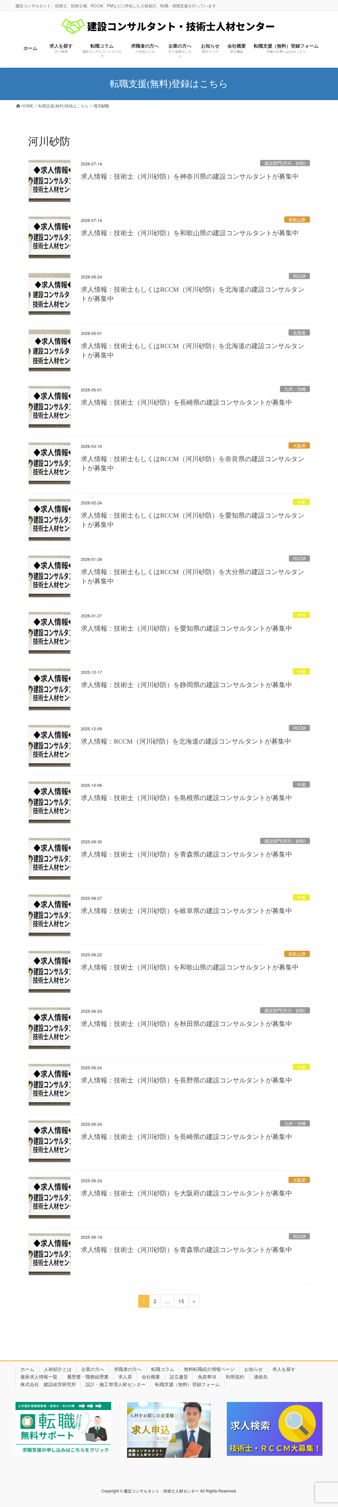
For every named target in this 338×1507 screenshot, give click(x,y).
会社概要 (151, 1376)
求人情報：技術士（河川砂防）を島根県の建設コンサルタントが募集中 (186, 797)
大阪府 (299, 445)
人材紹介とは (58, 1369)
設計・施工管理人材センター (115, 1384)
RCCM (299, 276)
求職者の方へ (128, 1369)
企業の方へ (92, 1369)
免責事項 (207, 1376)
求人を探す (283, 1369)
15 (181, 1302)
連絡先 (261, 1376)
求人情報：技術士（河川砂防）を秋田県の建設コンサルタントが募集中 (186, 1023)
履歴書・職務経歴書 (88, 1376)
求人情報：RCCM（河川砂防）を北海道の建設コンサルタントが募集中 (186, 741)
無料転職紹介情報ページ (209, 1369)
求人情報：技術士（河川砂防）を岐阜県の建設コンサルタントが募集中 (186, 910)
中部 (301, 502)
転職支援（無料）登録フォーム (187, 1384)
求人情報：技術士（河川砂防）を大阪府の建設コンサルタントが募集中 (186, 1193)
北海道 (299, 332)
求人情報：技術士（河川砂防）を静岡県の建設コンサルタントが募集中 (186, 684)
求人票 (125, 1376)
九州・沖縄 (295, 389)
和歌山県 (297, 219)
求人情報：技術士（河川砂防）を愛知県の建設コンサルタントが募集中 (186, 628)
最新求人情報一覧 (38, 1376)
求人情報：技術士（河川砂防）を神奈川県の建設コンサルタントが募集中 (190, 176)
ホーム (27, 1369)
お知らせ (253, 1369)
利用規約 (235, 1376)
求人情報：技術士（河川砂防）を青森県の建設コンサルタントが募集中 (186, 854)
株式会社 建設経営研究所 (48, 1384)
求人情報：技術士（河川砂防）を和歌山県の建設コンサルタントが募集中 (190, 233)
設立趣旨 (179, 1376)
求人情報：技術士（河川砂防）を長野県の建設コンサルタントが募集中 (186, 1080)
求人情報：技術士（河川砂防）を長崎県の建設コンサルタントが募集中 (186, 402)
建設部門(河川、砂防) (285, 163)
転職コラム (162, 1369)
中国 (301, 784)
